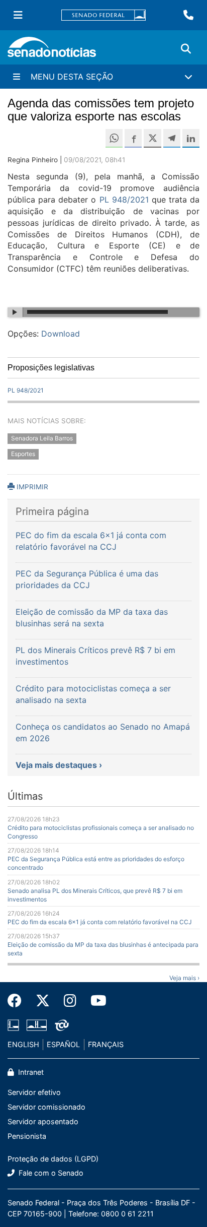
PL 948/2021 (124, 200)
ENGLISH (23, 1044)
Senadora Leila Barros (42, 438)
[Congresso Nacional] (36, 1024)
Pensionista (27, 1136)
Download (60, 334)
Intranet (30, 1072)
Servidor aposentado (43, 1121)
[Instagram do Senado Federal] (70, 1000)
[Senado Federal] (103, 15)
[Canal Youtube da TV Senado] (95, 1000)
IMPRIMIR (31, 487)
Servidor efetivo (34, 1092)
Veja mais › (184, 978)
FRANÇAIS (106, 1044)
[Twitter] (43, 1000)
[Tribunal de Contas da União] (62, 1024)
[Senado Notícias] (52, 50)
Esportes (23, 454)
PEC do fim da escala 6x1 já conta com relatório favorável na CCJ (100, 922)
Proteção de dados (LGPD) (53, 1158)
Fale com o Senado (50, 1173)
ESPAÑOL (63, 1044)
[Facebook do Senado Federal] (18, 1000)
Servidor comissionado (46, 1107)
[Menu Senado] (18, 15)
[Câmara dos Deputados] (13, 1024)
